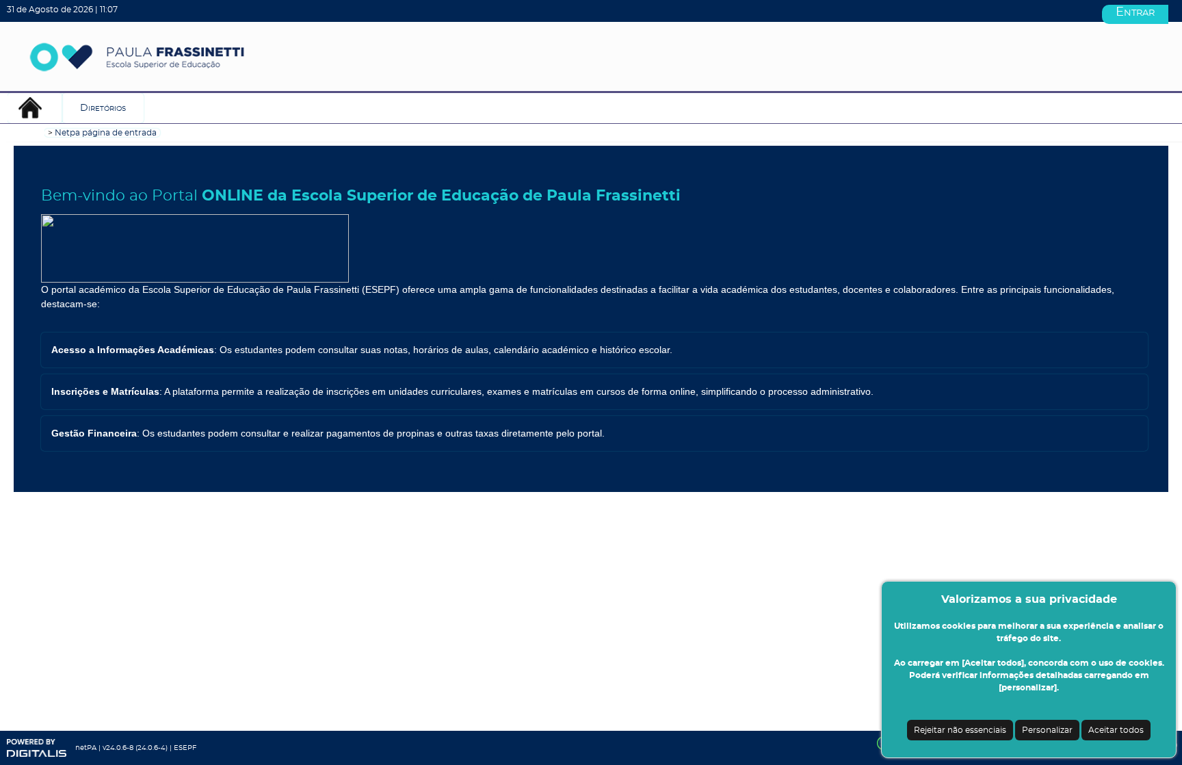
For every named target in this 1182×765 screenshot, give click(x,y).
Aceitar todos (1116, 730)
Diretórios (103, 108)
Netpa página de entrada (106, 133)
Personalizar (1047, 730)
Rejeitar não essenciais (960, 730)
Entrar (1135, 12)
